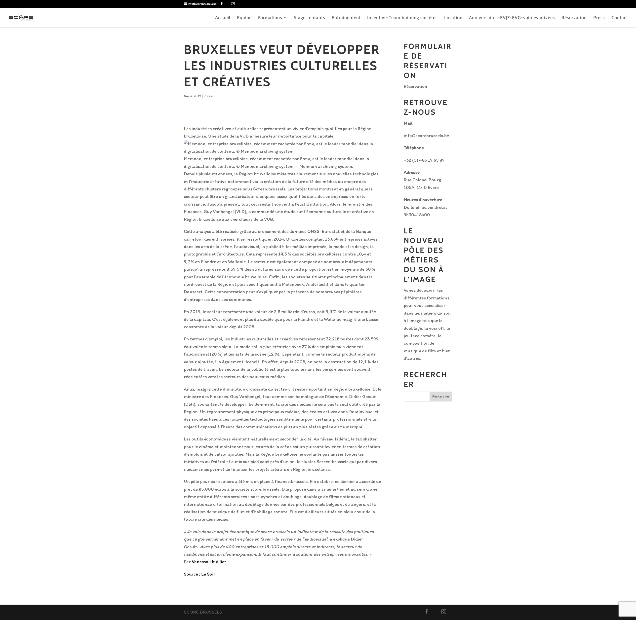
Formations (270, 18)
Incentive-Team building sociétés (402, 18)
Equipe (244, 18)
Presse (208, 96)
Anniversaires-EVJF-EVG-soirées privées (512, 18)
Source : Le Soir (199, 574)
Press (599, 18)
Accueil (223, 18)
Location (453, 18)
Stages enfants (309, 18)
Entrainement (346, 18)
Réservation (574, 18)
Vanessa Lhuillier (209, 561)
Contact (619, 18)
